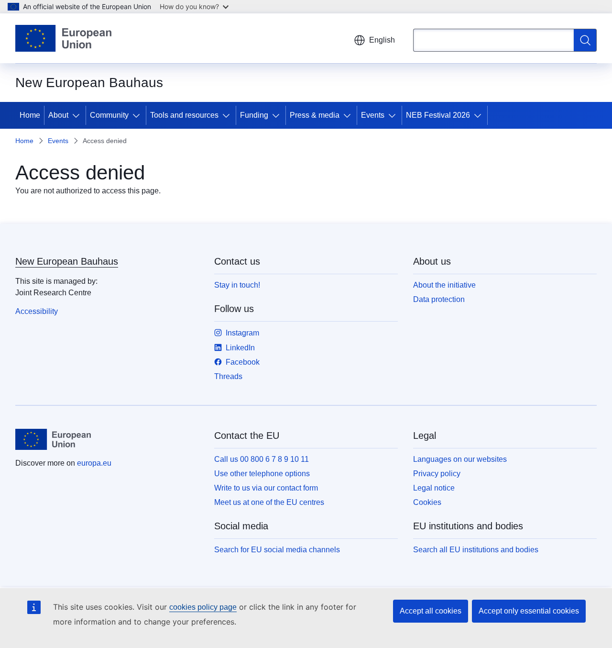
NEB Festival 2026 (438, 115)
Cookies (427, 502)
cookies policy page (203, 607)
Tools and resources (184, 115)
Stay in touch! (237, 285)
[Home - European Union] (63, 38)
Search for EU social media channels (277, 550)
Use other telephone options (262, 473)
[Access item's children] (78, 115)
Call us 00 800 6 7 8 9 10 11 (261, 459)
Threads (228, 376)
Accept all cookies (430, 611)
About (58, 115)
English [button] (382, 40)
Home (30, 115)
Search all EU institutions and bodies (475, 550)
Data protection (439, 299)
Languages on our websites (460, 459)
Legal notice (434, 488)
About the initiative (444, 285)
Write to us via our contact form (266, 488)
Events (372, 115)
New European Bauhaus (66, 261)
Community (109, 115)
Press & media (314, 115)
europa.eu (94, 463)
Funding (254, 115)
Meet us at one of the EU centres (269, 502)
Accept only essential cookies (529, 611)
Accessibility (36, 311)
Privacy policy (436, 473)
